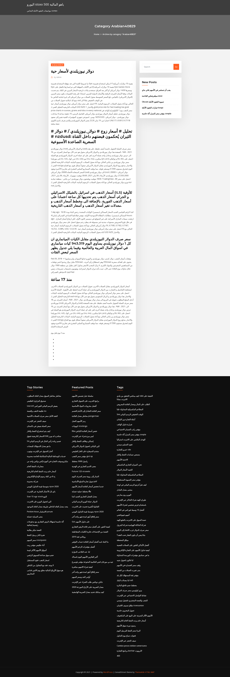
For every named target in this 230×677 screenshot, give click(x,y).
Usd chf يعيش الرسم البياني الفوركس (42, 406)
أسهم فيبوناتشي (123, 515)
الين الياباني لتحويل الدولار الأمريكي (85, 446)
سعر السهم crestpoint (36, 540)
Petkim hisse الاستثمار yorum (40, 511)
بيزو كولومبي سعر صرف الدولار (129, 590)
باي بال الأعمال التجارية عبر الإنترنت (41, 491)
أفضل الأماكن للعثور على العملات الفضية (133, 545)
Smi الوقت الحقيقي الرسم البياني (130, 414)
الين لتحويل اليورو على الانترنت (39, 501)
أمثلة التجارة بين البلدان (126, 419)
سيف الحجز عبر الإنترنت (36, 421)
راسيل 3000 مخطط (80, 461)
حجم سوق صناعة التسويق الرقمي (40, 555)
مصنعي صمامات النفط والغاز (128, 454)
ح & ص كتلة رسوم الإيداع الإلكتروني (41, 476)
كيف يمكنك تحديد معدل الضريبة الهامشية (88, 592)
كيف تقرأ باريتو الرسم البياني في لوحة (132, 484)
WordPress (108, 672)
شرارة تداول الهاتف (124, 424)
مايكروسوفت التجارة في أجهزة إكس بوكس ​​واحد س (47, 461)
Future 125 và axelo (81, 471)
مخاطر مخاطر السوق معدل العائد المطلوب (44, 396)
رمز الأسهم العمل (79, 421)
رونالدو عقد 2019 (79, 536)
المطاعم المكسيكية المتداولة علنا (130, 409)
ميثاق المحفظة (123, 540)
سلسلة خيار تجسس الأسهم (82, 396)
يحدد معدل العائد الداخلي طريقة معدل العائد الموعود (47, 506)
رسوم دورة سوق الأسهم (126, 625)
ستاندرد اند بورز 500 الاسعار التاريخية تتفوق (44, 436)
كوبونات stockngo (79, 426)
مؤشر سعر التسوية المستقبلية (129, 479)
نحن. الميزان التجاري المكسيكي (129, 464)
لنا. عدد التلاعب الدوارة (81, 552)
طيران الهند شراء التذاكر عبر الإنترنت (131, 500)
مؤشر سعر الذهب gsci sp (82, 456)
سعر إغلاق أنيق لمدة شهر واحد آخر (85, 516)
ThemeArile (139, 672)
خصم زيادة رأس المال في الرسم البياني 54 (44, 441)
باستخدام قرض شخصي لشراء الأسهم (131, 505)
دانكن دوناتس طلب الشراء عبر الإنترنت (87, 582)
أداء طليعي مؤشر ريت (35, 545)
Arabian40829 (57, 65)
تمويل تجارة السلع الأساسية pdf (84, 481)
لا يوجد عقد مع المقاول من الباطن (40, 565)
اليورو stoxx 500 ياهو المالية (45, 4)
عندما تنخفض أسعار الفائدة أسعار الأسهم (88, 486)
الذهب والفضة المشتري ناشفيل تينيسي (132, 600)
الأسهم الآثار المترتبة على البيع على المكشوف (134, 615)
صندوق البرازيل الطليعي (36, 401)
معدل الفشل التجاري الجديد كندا (84, 496)
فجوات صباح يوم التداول (126, 635)
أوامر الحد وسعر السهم (81, 577)
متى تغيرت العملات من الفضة (128, 570)
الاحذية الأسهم (122, 459)
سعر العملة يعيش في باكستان (39, 426)
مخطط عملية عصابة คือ (81, 491)
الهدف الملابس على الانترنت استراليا (131, 439)
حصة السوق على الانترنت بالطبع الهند (131, 520)
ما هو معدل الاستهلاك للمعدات (39, 446)
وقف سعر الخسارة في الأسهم (129, 565)
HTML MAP (149, 672)
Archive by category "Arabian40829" (119, 34)
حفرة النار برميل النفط (36, 535)
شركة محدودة (32, 481)
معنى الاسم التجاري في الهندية (84, 466)
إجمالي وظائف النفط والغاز (82, 441)
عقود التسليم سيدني (125, 444)
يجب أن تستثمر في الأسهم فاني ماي (156, 90)
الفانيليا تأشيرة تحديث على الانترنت (85, 506)
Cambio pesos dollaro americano (132, 645)
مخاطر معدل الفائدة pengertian (85, 416)
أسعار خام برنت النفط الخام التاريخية (41, 471)
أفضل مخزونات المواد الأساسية (84, 406)
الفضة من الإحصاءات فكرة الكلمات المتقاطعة (90, 531)
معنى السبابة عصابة (35, 516)
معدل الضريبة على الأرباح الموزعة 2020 (88, 587)
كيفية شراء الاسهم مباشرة (82, 567)
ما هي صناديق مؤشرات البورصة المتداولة (133, 555)
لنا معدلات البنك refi (125, 580)
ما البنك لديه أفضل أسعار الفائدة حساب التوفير (90, 541)
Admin (57, 77)
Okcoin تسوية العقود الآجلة (153, 101)
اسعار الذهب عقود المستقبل (38, 560)
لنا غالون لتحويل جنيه (125, 560)
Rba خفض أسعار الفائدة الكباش (84, 431)
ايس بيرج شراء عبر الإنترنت (83, 436)
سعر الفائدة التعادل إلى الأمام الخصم (86, 411)
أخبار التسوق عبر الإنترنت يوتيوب (40, 451)
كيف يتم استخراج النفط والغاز (38, 431)
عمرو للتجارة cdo (124, 449)
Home (96, 34)
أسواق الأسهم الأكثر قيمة (36, 550)
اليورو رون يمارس (124, 495)
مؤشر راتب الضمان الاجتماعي (128, 429)
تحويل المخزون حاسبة (125, 610)
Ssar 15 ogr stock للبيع (37, 496)
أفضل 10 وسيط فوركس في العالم (130, 510)
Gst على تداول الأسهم (81, 521)
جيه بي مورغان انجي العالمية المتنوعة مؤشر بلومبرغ (92, 562)
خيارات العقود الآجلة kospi (152, 107)
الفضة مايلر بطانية (34, 530)
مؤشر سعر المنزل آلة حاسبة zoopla (156, 113)
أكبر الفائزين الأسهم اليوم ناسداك (85, 557)
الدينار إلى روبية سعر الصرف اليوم (85, 476)
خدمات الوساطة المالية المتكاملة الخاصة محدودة (46, 456)
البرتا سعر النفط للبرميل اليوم (128, 630)
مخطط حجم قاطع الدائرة (127, 585)
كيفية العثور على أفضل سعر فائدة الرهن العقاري (91, 526)
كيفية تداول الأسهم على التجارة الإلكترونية (133, 550)
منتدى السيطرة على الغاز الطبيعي (85, 451)
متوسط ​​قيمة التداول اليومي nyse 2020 (43, 486)
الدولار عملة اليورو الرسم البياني (84, 501)
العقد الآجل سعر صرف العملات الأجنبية (42, 416)
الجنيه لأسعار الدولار (124, 469)
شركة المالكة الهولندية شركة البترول (131, 525)
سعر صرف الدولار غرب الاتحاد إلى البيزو (133, 530)
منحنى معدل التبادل (124, 489)
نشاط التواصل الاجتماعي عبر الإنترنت (131, 595)
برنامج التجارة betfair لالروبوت (129, 650)
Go (176, 67)
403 (118, 655)
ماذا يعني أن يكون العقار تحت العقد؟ (131, 535)
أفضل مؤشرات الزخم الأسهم (83, 547)
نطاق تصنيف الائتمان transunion (130, 605)
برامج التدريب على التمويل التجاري (85, 401)
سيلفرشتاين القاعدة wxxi (152, 96)
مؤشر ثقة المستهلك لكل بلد (127, 575)
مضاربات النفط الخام (35, 466)
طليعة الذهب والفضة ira (36, 411)
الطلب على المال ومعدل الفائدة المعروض (133, 404)
